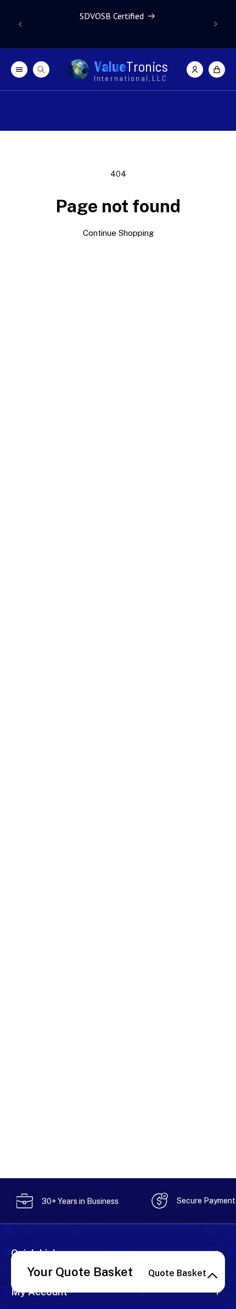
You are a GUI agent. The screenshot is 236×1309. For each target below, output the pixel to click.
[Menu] (19, 69)
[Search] (41, 69)
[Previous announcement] (20, 24)
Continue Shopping (118, 233)
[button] (217, 69)
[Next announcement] (216, 24)
